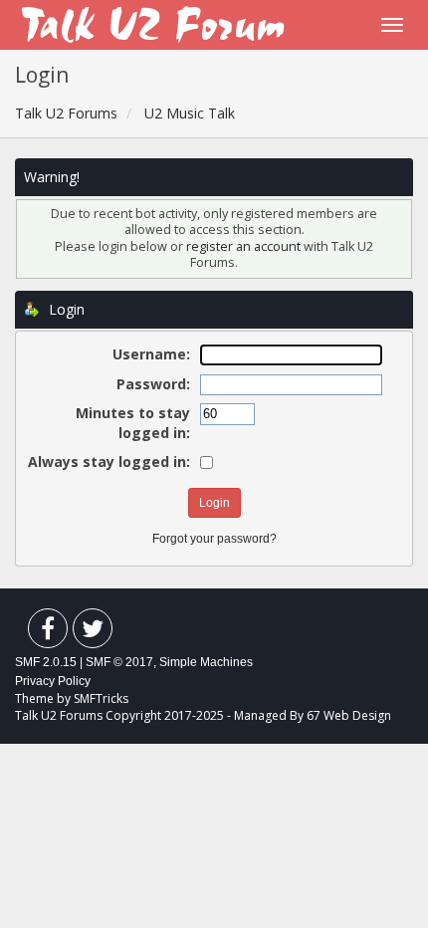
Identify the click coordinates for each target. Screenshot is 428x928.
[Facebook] (48, 632)
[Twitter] (92, 632)
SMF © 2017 (119, 662)
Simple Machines (206, 662)
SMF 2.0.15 (46, 662)
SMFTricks (101, 698)
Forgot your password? (214, 539)
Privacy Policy (53, 681)
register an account (245, 246)
